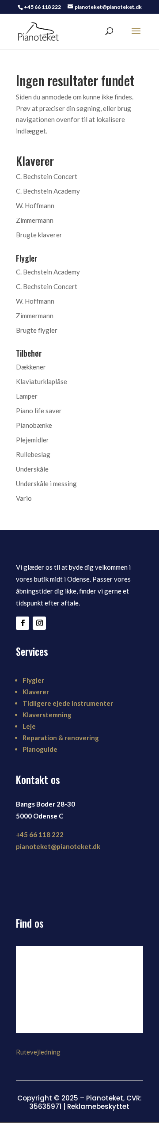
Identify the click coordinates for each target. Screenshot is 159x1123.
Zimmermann (34, 220)
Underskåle (32, 469)
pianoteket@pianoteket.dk (58, 846)
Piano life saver (39, 411)
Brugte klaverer (39, 235)
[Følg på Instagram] (39, 623)
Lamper (27, 396)
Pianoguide (40, 749)
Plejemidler (32, 440)
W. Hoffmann (35, 205)
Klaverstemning (47, 715)
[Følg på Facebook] (22, 623)
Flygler (33, 680)
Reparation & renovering (61, 738)
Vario (24, 498)
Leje (29, 726)
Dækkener (31, 367)
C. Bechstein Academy (48, 191)
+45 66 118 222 (40, 834)
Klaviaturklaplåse (41, 381)
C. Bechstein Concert (46, 176)
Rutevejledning (38, 1052)
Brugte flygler (36, 330)
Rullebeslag (33, 454)
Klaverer (36, 692)
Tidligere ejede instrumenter (68, 703)
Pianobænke (34, 425)
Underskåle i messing (46, 483)
